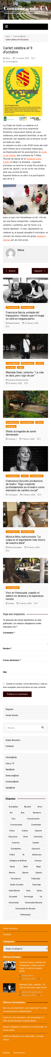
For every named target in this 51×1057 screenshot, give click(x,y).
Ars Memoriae (12, 422)
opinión (39, 872)
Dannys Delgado (10, 1027)
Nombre (7, 648)
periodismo (16, 878)
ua (41, 896)
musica (12, 872)
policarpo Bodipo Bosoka (18, 380)
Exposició (36, 848)
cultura (25, 830)
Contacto (10, 746)
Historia (40, 363)
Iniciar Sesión (12, 715)
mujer (38, 866)
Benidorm (37, 813)
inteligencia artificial (18, 860)
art (11, 813)
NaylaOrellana (14, 323)
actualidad (13, 807)
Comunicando (16, 825)
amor (39, 807)
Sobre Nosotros (13, 740)
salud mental (14, 890)
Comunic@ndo (11, 62)
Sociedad (10, 367)
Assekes (41, 236)
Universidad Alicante (33, 902)
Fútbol (12, 854)
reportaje (37, 884)
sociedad (13, 896)
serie (28, 890)
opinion (25, 872)
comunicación (33, 819)
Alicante (27, 807)
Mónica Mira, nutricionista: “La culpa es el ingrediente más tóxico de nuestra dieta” (25, 540)
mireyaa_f (12, 439)
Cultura (24, 476)
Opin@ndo (11, 426)
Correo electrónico (12, 660)
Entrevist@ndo (27, 307)
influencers (37, 854)
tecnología (28, 896)
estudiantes (16, 848)
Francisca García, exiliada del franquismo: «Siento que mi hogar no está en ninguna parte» (25, 315)
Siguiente (38, 271)
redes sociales (16, 884)
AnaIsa (11, 603)
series (39, 890)
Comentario (9, 633)
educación (13, 836)
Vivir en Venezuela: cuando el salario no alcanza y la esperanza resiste (24, 596)
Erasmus (16, 842)
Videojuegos (25, 914)
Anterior (12, 271)
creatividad (36, 825)
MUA (26, 866)
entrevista (38, 836)
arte (22, 813)
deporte (38, 830)
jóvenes (38, 860)
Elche (25, 836)
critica (12, 830)
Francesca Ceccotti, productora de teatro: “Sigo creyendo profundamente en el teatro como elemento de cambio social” (25, 485)
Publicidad (35, 878)
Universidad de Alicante (25, 908)
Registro (9, 709)
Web (5, 672)
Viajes (20, 367)
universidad (14, 902)
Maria (7, 58)
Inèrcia (6, 240)
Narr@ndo (10, 769)
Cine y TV (10, 763)
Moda (12, 866)
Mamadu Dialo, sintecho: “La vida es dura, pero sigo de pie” (25, 374)
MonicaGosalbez (15, 547)
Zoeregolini (13, 495)
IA (23, 854)
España (36, 842)
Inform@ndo (11, 757)
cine (13, 819)
